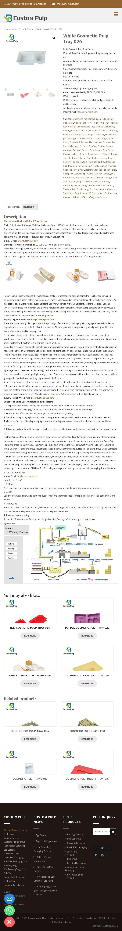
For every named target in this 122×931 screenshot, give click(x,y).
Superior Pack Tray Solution (100, 185)
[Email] (9, 899)
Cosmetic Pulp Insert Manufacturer (86, 142)
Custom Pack (88, 150)
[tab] (13, 207)
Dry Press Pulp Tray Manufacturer (84, 158)
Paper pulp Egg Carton (46, 841)
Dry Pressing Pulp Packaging (74, 876)
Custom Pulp (100, 118)
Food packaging (79, 161)
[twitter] (102, 848)
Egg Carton (41, 835)
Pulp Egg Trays (74, 838)
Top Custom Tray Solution (75, 193)
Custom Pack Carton (104, 150)
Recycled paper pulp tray (74, 185)
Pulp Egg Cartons (75, 834)
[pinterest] (96, 855)
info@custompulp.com (87, 111)
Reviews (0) (29, 206)
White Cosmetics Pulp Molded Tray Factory (25, 221)
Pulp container (82, 177)
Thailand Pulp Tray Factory (75, 189)
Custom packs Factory (73, 154)
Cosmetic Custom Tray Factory (91, 138)
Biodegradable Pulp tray (82, 130)
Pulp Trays (72, 858)
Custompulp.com (110, 925)
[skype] (102, 855)
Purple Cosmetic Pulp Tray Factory (93, 181)
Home (6, 29)
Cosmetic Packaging (27, 29)
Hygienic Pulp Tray (96, 161)
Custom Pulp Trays (83, 122)
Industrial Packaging (76, 863)
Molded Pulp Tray (101, 122)
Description (14, 206)
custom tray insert (93, 154)
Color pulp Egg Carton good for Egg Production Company (45, 890)
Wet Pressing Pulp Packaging (76, 126)
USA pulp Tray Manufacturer (95, 197)
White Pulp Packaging (71, 853)
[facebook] (96, 848)
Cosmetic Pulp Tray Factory (92, 146)
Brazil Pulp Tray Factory (106, 130)
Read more (30, 635)
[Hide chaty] (9, 922)
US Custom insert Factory (100, 193)
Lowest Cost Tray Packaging (93, 165)
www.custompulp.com (14, 904)
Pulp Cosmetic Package (101, 177)
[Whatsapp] (9, 910)
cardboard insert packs (74, 134)
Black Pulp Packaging (77, 847)
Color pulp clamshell (95, 134)
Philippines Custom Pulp (74, 173)
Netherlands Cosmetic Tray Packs (100, 169)
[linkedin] (109, 848)
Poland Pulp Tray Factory (98, 173)
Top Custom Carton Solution (102, 189)
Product (13, 29)
